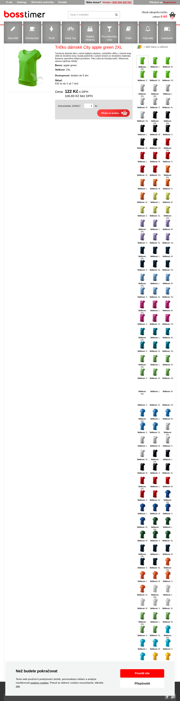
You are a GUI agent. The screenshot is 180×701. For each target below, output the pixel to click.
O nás (9, 2)
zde (18, 686)
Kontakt (62, 2)
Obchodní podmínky (42, 2)
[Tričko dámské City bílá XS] (25, 14)
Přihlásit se (156, 2)
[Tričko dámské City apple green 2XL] (29, 68)
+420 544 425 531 (121, 2)
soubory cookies (39, 682)
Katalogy (22, 2)
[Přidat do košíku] (113, 113)
